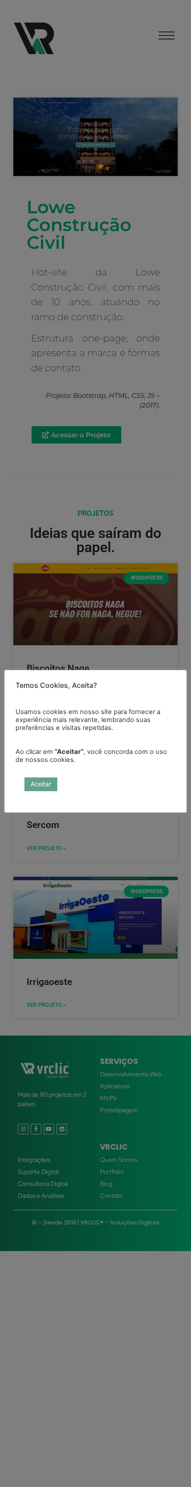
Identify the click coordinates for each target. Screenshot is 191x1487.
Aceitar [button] (41, 784)
